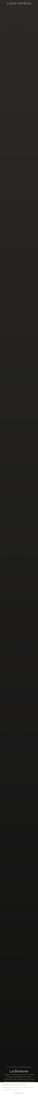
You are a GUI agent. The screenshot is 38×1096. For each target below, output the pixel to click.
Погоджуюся (19, 1093)
